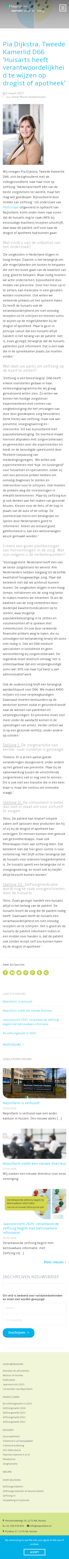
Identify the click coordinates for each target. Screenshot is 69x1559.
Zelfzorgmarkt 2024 (14, 1408)
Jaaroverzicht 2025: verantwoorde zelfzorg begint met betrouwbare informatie (31, 1022)
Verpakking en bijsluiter (16, 1500)
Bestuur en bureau (13, 1375)
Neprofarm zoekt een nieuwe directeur (27, 1010)
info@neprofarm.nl (41, 1526)
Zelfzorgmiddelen (13, 1486)
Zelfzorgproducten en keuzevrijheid (23, 1491)
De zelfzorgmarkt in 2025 (19, 1033)
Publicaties (9, 1380)
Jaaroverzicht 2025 (13, 1384)
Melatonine (9, 1459)
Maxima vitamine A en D (16, 1454)
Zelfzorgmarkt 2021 (14, 1421)
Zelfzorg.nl (9, 1495)
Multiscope (11, 207)
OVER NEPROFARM (13, 1364)
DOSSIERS (8, 1430)
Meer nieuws (12, 1044)
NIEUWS (7, 1471)
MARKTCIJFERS (11, 1397)
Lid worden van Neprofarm (18, 1389)
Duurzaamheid (11, 1436)
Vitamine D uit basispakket (18, 1441)
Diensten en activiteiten (16, 1370)
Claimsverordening (13, 1445)
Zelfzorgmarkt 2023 (14, 1412)
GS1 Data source (12, 1450)
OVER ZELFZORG (12, 1480)
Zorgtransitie (10, 1463)
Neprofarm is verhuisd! (17, 1001)
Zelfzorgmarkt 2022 (14, 1417)
